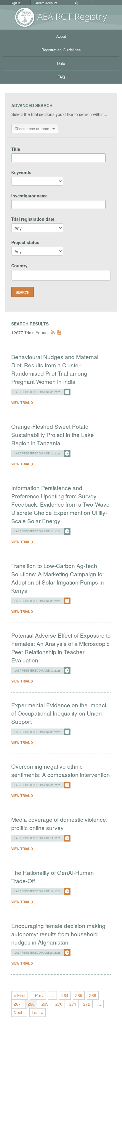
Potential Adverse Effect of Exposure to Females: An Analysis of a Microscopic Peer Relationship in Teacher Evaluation (61, 647)
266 (92, 995)
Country (19, 266)
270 (58, 1004)
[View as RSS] (53, 332)
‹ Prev (38, 995)
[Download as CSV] (59, 332)
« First (19, 995)
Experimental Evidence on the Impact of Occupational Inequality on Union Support (58, 713)
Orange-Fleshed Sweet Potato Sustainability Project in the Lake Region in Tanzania (52, 434)
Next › (19, 1012)
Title (15, 149)
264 (64, 995)
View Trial (21, 402)
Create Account (46, 2)
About (61, 36)
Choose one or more (32, 128)
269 (45, 1004)
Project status (25, 242)
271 (72, 1004)
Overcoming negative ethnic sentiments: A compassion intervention (60, 770)
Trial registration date (32, 219)
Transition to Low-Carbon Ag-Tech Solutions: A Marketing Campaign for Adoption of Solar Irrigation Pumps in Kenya (57, 578)
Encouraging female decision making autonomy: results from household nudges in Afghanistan (58, 934)
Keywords (21, 172)
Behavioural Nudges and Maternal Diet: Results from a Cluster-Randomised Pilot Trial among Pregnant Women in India (54, 369)
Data (61, 63)
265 (78, 995)
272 (86, 1004)
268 (31, 1004)
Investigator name (29, 196)
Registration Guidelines (61, 50)
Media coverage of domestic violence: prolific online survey (59, 823)
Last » (37, 1012)
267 (17, 1004)
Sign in (15, 2)
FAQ (61, 77)
